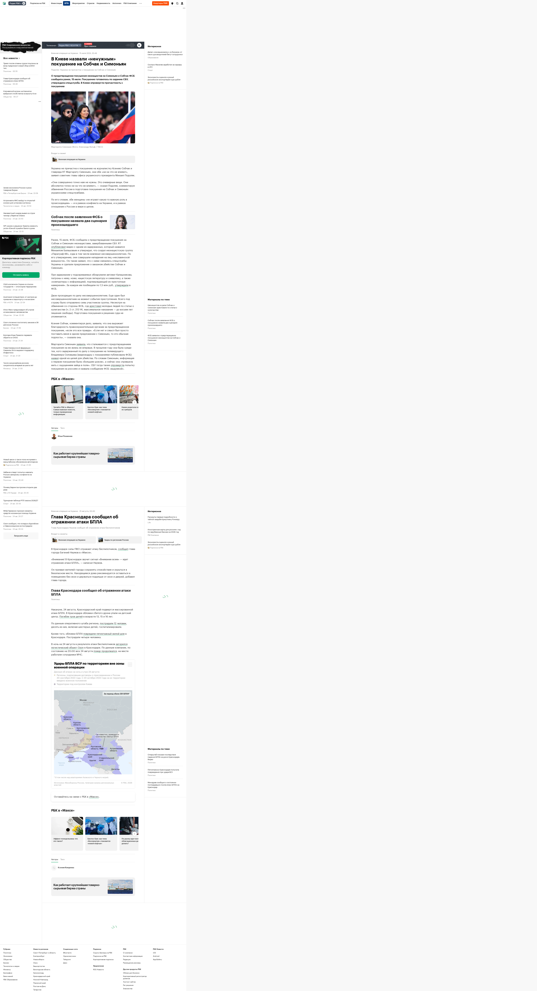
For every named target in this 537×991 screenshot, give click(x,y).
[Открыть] (21, 3)
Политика (7, 71)
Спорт (6, 355)
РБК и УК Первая (9, 492)
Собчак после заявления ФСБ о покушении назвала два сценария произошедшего (79, 220)
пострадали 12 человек (113, 623)
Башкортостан (39, 966)
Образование (153, 57)
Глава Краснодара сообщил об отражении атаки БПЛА (91, 592)
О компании (128, 952)
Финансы (7, 368)
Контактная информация (133, 956)
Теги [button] (62, 427)
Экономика (7, 956)
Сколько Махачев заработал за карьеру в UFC (165, 65)
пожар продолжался (105, 651)
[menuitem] (37, 3)
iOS (154, 952)
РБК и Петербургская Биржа (14, 193)
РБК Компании (153, 534)
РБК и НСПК (8, 302)
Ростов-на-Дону (39, 986)
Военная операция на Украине (64, 52)
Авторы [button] (54, 427)
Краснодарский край (41, 976)
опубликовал (58, 246)
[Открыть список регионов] (172, 3)
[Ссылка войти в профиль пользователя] (182, 3)
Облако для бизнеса (131, 973)
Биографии (7, 973)
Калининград (38, 973)
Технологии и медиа (11, 205)
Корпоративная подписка (103, 959)
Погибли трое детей (71, 616)
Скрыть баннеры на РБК (102, 952)
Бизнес (6, 327)
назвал (55, 358)
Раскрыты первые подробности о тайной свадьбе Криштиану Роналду (164, 518)
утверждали (122, 285)
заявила (80, 344)
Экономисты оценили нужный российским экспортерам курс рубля (164, 78)
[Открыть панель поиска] (177, 3)
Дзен (65, 962)
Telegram (67, 959)
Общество (7, 96)
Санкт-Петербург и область (44, 952)
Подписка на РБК (100, 956)
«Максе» (94, 796)
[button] (172, 3)
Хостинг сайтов (129, 982)
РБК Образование (10, 979)
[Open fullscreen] (130, 664)
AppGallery (157, 959)
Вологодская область (41, 969)
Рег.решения (128, 985)
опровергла (117, 365)
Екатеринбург (38, 956)
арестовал (95, 305)
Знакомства (127, 988)
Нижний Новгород (40, 979)
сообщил (123, 548)
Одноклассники (69, 956)
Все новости (10, 58)
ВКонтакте (67, 952)
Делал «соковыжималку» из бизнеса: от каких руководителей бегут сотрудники (165, 53)
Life (149, 522)
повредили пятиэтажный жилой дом (104, 633)
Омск (35, 962)
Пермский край (39, 983)
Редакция (126, 959)
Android (156, 956)
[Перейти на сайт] (21, 47)
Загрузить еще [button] (21, 536)
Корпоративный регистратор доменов (135, 977)
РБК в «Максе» (63, 379)
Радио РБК (15, 3)
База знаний (8, 976)
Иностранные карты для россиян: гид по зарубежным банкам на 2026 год (164, 530)
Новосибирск (38, 959)
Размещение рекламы (132, 962)
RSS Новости (98, 969)
